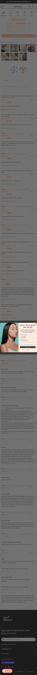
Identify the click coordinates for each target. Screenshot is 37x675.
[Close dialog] (35, 323)
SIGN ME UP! (28, 347)
